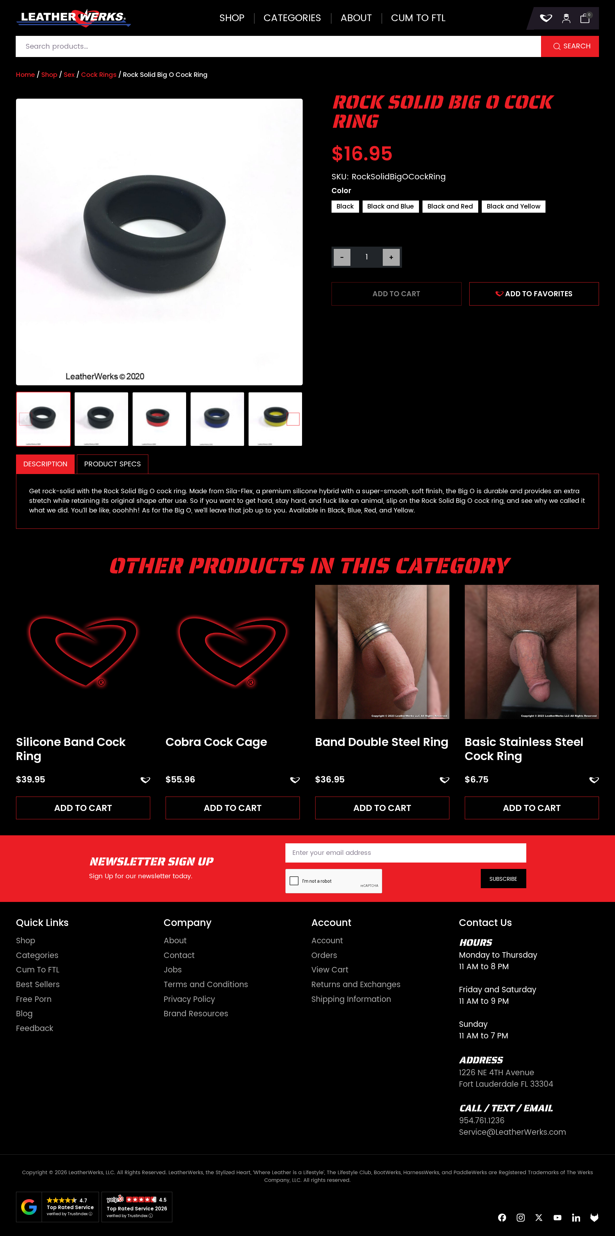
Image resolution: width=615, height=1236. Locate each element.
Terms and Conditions (206, 985)
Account (327, 941)
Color (341, 190)
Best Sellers (38, 985)
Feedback (34, 1029)
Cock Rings (99, 74)
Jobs (173, 970)
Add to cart (396, 294)
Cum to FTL (418, 18)
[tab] (45, 464)
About (356, 18)
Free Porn (34, 999)
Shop (231, 18)
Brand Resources (196, 1014)
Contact (179, 956)
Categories (292, 18)
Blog (24, 1014)
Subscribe (503, 879)
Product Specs (112, 464)
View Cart (329, 970)
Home (25, 74)
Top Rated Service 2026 (137, 1208)
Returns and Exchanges (356, 985)
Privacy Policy (189, 999)
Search (577, 46)
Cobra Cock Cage (216, 742)
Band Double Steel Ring (381, 742)
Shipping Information (351, 999)
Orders (324, 956)
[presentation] (25, 419)
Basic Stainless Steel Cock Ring (524, 749)
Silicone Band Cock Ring (71, 749)
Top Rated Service (70, 1207)
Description (45, 464)
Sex (69, 74)
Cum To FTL (37, 970)
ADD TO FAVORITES (538, 294)
